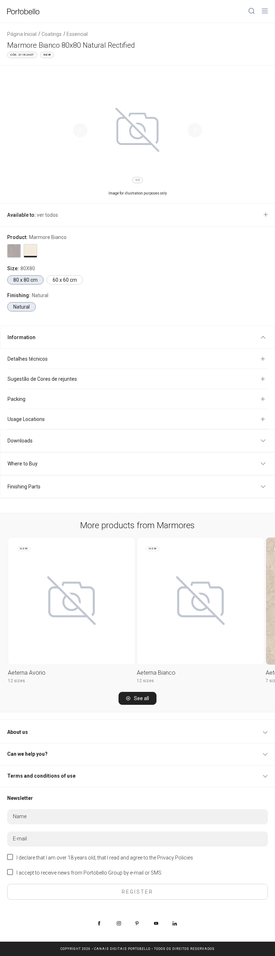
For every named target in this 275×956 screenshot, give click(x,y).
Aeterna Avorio (26, 672)
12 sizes (16, 680)
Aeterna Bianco (156, 672)
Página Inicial (22, 34)
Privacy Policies (175, 858)
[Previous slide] (80, 130)
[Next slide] (195, 130)
